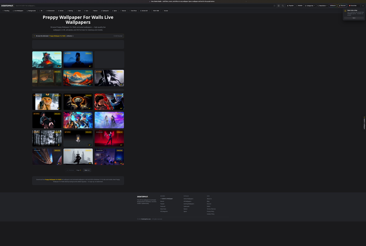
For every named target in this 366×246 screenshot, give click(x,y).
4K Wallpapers (187, 201)
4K (41, 10)
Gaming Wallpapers (189, 204)
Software (333, 5)
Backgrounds (32, 10)
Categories (310, 6)
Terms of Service (211, 209)
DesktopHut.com (146, 219)
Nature (95, 10)
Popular (291, 5)
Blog (208, 201)
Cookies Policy (210, 214)
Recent (162, 201)
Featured (162, 206)
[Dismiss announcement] (246, 1)
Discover (343, 5)
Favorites (354, 5)
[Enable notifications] (363, 5)
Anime (61, 10)
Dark (79, 10)
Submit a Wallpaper (167, 198)
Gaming (71, 10)
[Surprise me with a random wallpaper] (279, 6)
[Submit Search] (283, 6)
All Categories (164, 211)
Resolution (322, 6)
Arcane (166, 10)
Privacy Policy (210, 211)
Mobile (300, 5)
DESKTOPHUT (142, 196)
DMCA (208, 206)
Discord (209, 204)
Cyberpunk (106, 10)
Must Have (163, 209)
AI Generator (51, 10)
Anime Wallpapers (188, 198)
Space (115, 10)
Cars (87, 10)
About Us (209, 198)
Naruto (124, 10)
